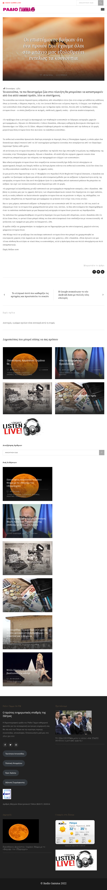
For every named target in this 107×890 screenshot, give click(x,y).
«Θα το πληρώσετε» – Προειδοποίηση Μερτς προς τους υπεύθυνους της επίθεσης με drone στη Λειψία (26, 521)
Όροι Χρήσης (10, 773)
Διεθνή (76, 373)
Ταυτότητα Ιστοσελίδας (14, 754)
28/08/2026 (14, 491)
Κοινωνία (26, 645)
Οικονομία (70, 409)
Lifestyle (25, 373)
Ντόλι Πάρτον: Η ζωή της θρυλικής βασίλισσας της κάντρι (25, 671)
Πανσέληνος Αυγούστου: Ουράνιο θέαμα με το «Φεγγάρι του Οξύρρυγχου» (24, 482)
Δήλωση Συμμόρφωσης (15, 782)
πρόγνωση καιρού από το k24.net (75, 845)
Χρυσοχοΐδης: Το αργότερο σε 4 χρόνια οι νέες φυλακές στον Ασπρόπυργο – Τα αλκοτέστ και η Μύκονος (27, 633)
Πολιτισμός (27, 374)
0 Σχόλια (45, 370)
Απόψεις (10, 374)
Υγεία (9, 409)
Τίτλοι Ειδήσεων (13, 373)
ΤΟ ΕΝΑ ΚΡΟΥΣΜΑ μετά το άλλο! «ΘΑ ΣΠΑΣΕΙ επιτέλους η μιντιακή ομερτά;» (77, 739)
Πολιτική (18, 374)
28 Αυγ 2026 (14, 370)
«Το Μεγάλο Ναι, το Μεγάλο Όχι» (26, 399)
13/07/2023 (62, 746)
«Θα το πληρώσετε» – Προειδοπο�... (71, 362)
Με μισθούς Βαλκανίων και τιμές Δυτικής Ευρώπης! (24, 595)
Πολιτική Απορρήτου (13, 763)
